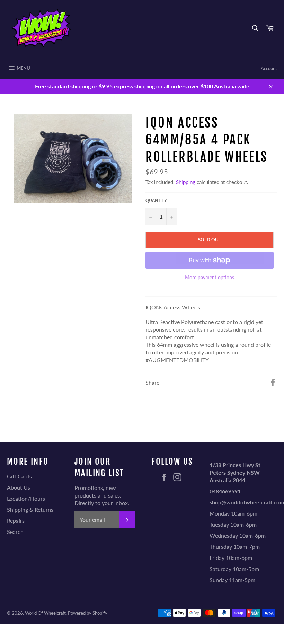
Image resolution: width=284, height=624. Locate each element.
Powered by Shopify (87, 613)
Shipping (185, 182)
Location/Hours (26, 498)
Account (269, 68)
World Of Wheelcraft (45, 613)
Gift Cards (19, 476)
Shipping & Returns (30, 509)
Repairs (16, 520)
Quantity (156, 200)
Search (15, 531)
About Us (18, 487)
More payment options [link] (209, 277)
